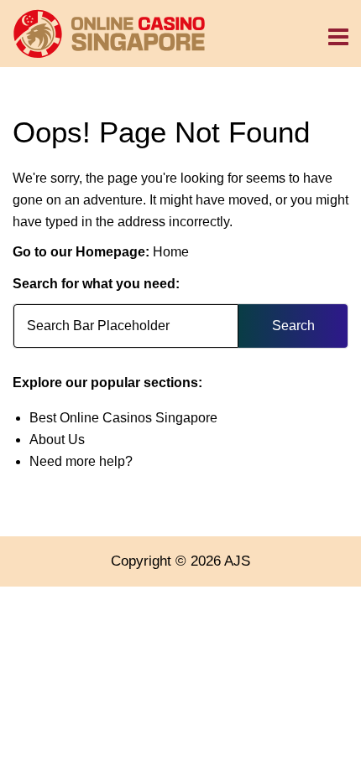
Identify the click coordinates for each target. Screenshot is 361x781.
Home (171, 252)
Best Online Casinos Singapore (123, 418)
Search (293, 325)
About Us (57, 439)
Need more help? (81, 461)
